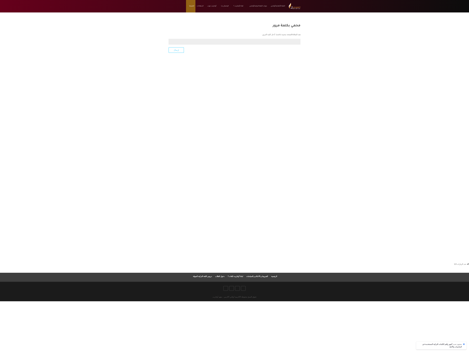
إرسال (176, 50)
